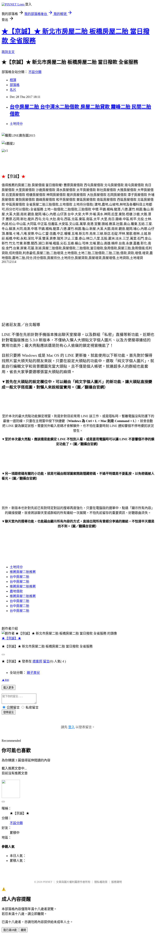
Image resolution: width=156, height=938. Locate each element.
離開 (23, 930)
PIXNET (47, 881)
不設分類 (34, 72)
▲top (5, 679)
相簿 (13, 80)
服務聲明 (116, 881)
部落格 (15, 85)
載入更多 (8, 687)
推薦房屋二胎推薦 (23, 572)
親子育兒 (33, 672)
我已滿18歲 (10, 930)
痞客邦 (37, 661)
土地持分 (16, 123)
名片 (13, 89)
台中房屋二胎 (19, 576)
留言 (46, 661)
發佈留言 (8, 712)
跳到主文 (8, 52)
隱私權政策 (100, 881)
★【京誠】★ (11, 638)
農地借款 (16, 591)
